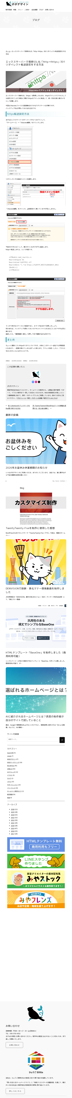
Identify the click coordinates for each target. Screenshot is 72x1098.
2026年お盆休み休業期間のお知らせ (27, 467)
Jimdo (9, 756)
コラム (9, 782)
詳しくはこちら (15, 1091)
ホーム (8, 51)
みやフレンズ (11, 772)
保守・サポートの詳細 (34, 398)
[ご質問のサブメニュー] (29, 9)
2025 (12, 812)
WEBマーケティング (13, 762)
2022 (12, 820)
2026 (12, 809)
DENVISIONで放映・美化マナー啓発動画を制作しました (35, 590)
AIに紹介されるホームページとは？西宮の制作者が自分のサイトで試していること (35, 718)
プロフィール (21, 398)
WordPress (10, 766)
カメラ (9, 778)
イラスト (9, 775)
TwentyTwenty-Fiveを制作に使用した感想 (30, 528)
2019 (12, 828)
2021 (12, 823)
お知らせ (9, 769)
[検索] (62, 740)
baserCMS (10, 753)
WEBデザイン (11, 759)
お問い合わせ (14, 1045)
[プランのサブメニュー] (22, 9)
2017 (12, 834)
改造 (8, 798)
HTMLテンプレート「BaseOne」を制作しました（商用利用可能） (36, 654)
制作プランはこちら (50, 398)
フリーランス (11, 788)
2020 (12, 825)
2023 (12, 817)
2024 (12, 815)
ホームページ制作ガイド (14, 791)
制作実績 (9, 794)
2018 (12, 831)
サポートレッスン (12, 785)
